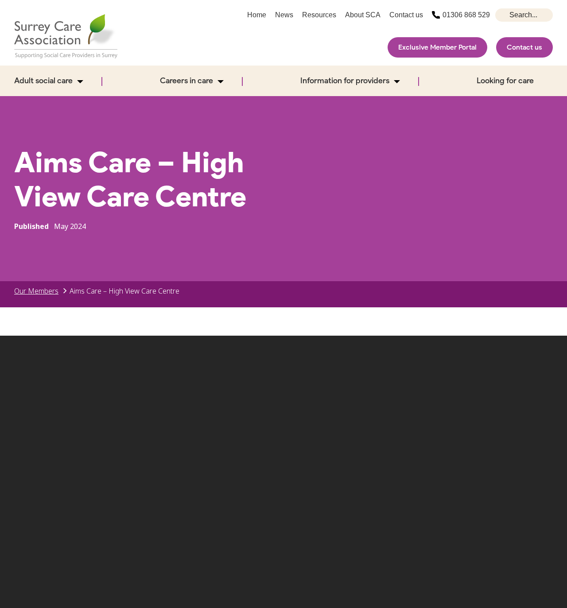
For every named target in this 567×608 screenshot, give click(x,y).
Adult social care (43, 80)
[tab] (41, 291)
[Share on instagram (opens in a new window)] (485, 404)
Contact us (524, 47)
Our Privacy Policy (306, 471)
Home (256, 15)
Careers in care (186, 80)
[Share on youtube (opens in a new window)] (513, 404)
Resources (319, 15)
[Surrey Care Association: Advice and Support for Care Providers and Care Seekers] (65, 36)
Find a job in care (392, 456)
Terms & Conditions (484, 456)
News (284, 15)
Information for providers (344, 80)
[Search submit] (503, 15)
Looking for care (505, 80)
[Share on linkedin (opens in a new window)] (542, 404)
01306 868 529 (466, 15)
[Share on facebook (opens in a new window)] (456, 404)
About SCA (363, 15)
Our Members (36, 291)
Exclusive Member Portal (437, 47)
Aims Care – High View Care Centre (124, 291)
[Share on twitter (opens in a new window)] (427, 404)
